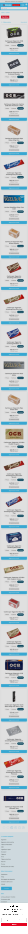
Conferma (14, 924)
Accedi (14, 931)
